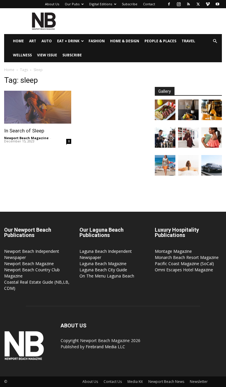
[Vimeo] (207, 4)
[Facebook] (168, 4)
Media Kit (135, 381)
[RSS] (188, 4)
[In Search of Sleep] (37, 107)
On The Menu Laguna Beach (106, 276)
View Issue (47, 55)
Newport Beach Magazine (26, 138)
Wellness (22, 55)
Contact (149, 4)
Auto (46, 40)
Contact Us (113, 381)
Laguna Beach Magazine (103, 263)
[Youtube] (217, 4)
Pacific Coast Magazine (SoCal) (184, 263)
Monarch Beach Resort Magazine (187, 257)
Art (32, 40)
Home (18, 40)
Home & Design (124, 40)
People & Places (160, 40)
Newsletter (199, 381)
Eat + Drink (68, 40)
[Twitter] (198, 4)
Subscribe (129, 4)
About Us (52, 4)
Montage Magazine (173, 251)
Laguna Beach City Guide (103, 269)
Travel (188, 40)
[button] (215, 41)
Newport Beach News (166, 381)
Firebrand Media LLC (105, 346)
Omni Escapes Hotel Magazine (184, 269)
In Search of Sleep (24, 131)
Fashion (97, 40)
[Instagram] (178, 4)
